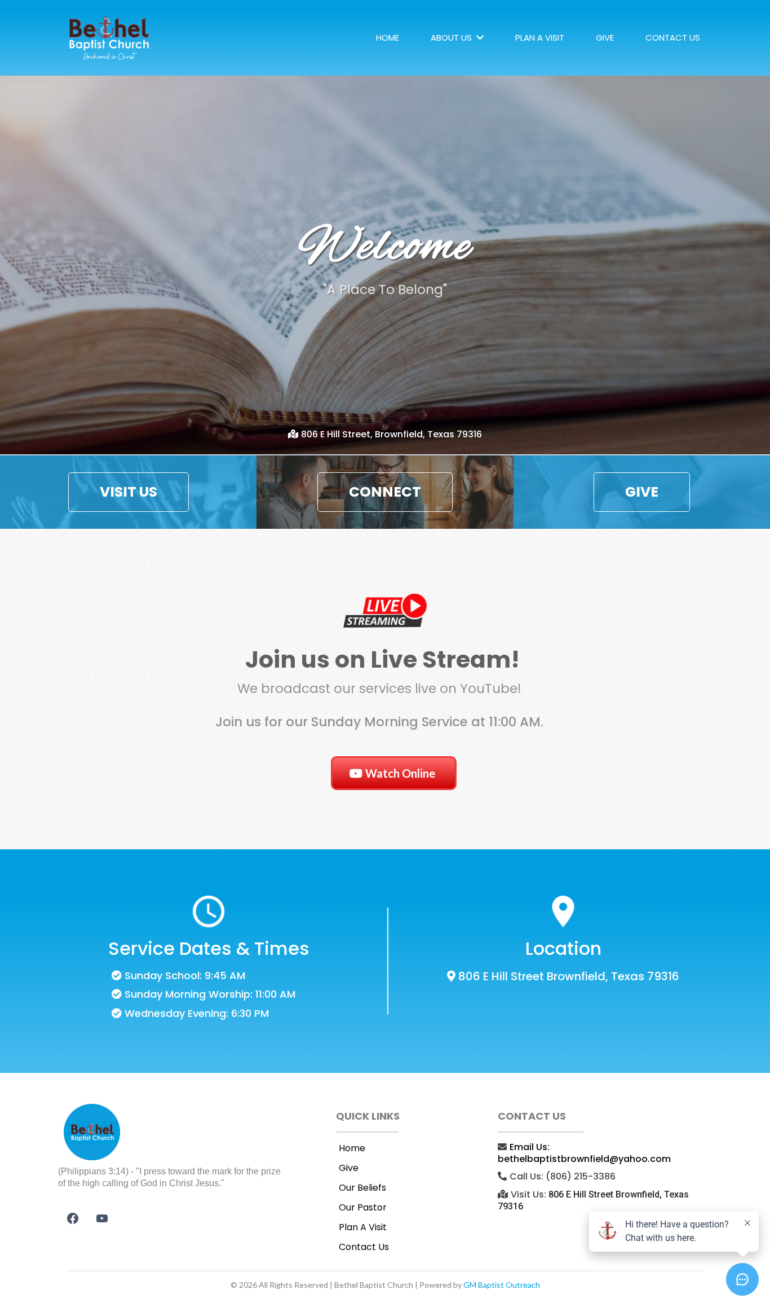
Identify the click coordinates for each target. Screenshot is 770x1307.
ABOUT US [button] (452, 37)
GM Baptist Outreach (501, 1285)
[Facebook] (72, 1218)
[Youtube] (102, 1218)
